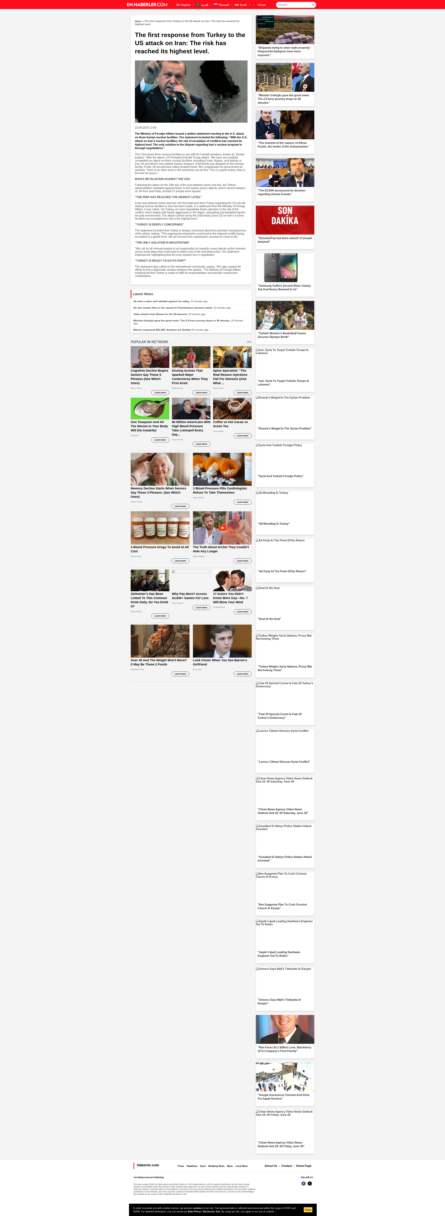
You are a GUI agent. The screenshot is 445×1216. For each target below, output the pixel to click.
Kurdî (242, 4)
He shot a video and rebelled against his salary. (172, 301)
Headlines (192, 1166)
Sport (203, 1166)
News (230, 1166)
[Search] (313, 4)
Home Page (304, 1165)
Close (308, 1210)
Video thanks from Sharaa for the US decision (170, 314)
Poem (181, 1166)
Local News (241, 1166)
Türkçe (261, 4)
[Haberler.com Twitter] (310, 1185)
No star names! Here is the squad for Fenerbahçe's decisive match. (183, 307)
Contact (286, 1165)
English (185, 4)
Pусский (223, 4)
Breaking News (216, 1166)
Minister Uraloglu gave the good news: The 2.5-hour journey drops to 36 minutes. (188, 322)
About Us (271, 1165)
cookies (197, 1208)
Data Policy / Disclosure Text (204, 1211)
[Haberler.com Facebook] (303, 1185)
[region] (223, 1210)
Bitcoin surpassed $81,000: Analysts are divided (172, 329)
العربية (204, 4)
